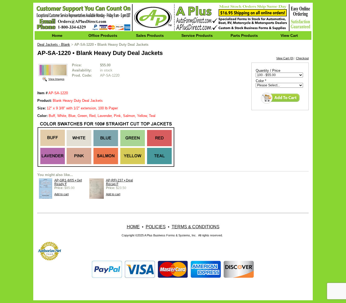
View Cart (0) (285, 58)
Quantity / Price (268, 71)
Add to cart (61, 194)
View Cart (289, 35)
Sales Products (150, 35)
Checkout (302, 58)
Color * (261, 81)
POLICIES (156, 226)
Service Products (197, 35)
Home (57, 35)
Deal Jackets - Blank (53, 45)
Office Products (102, 35)
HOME (133, 226)
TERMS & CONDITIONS (195, 226)
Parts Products (244, 35)
